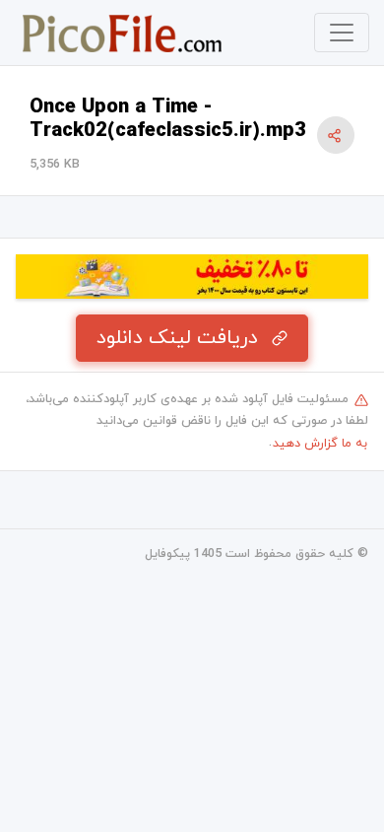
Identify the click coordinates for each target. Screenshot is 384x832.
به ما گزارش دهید (320, 443)
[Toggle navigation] (341, 32)
